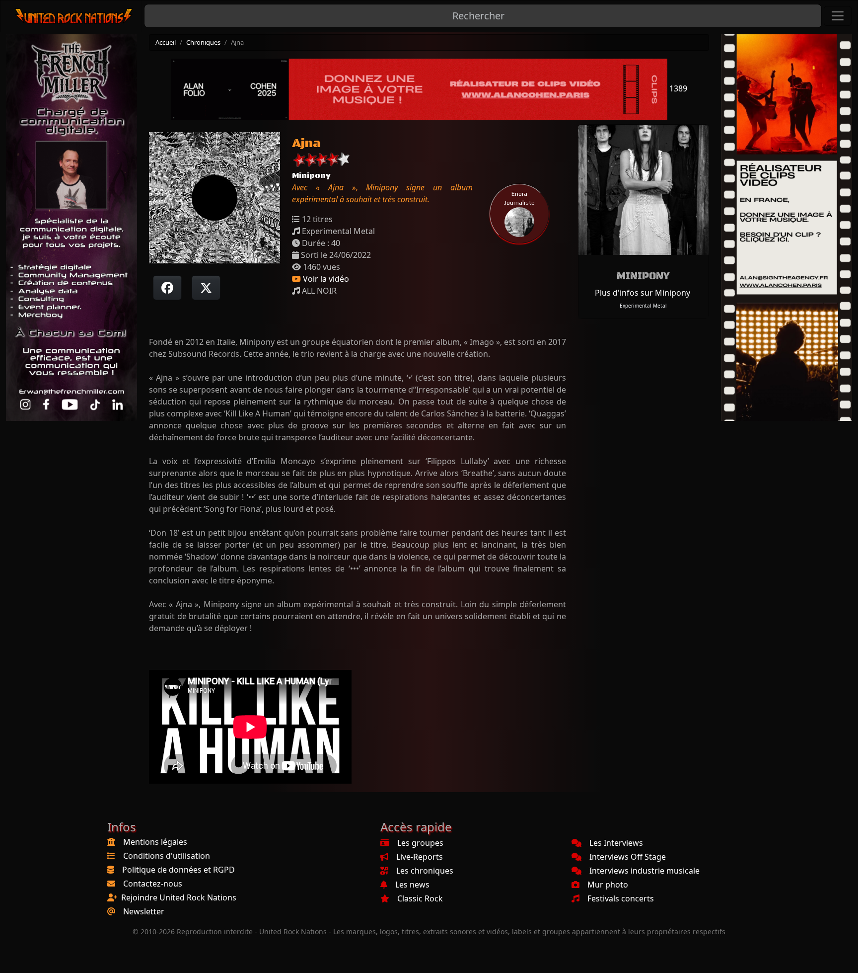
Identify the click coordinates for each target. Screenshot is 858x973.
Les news (412, 884)
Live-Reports (419, 856)
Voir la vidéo (325, 278)
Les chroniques (424, 870)
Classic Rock (420, 898)
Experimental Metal (643, 305)
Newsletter (143, 911)
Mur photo (607, 884)
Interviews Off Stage (627, 856)
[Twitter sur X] (206, 287)
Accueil (165, 42)
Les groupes (420, 842)
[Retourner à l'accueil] (74, 16)
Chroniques (203, 42)
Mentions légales (155, 841)
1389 (677, 88)
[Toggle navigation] (838, 16)
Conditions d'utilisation (166, 855)
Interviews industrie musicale (644, 870)
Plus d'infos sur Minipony (642, 292)
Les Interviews (616, 842)
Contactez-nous (152, 883)
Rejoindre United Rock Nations (178, 897)
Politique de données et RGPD (178, 869)
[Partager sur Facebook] (167, 287)
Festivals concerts (620, 898)
